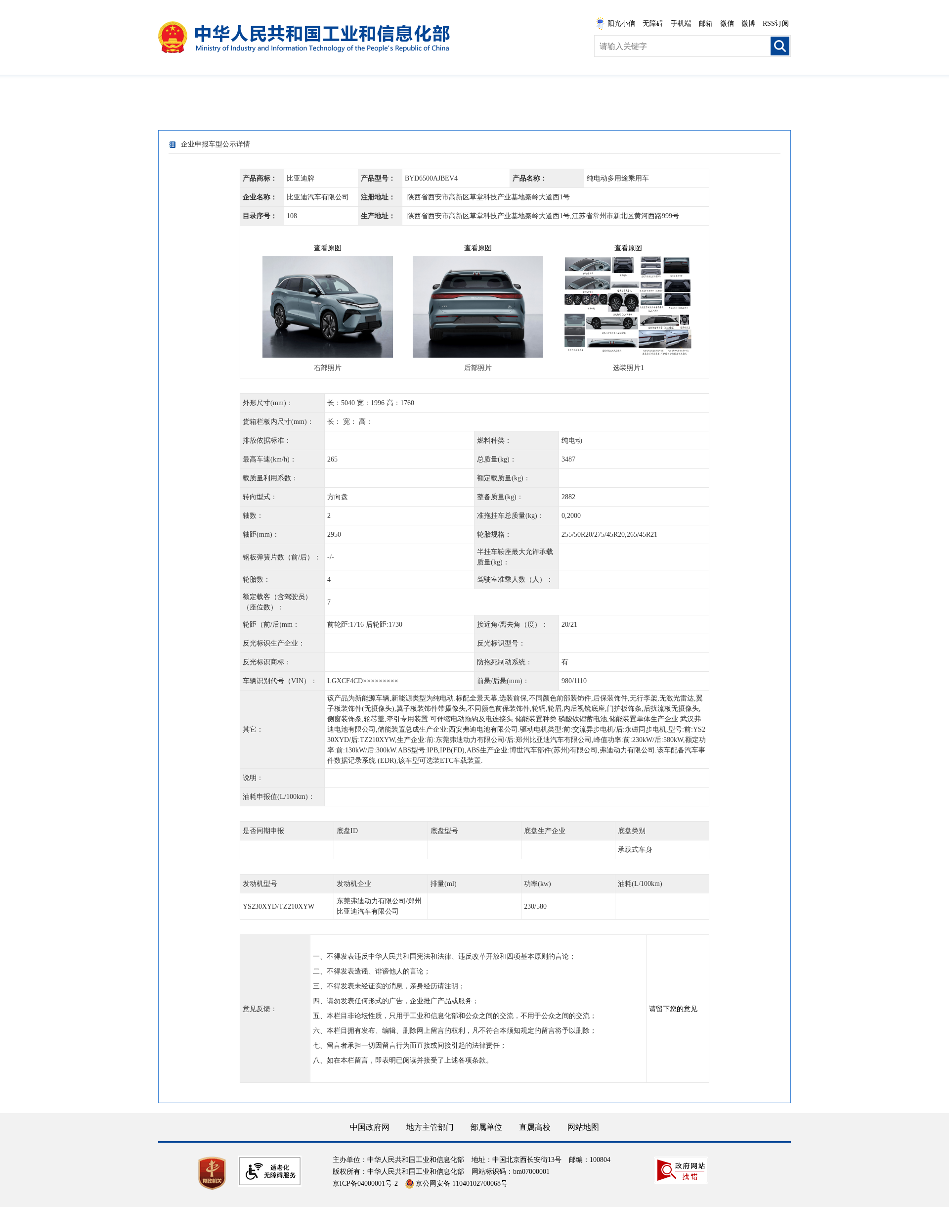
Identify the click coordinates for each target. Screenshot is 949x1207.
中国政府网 (369, 1127)
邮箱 (706, 23)
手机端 (681, 23)
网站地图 (583, 1127)
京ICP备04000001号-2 (365, 1183)
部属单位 (486, 1127)
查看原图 (328, 248)
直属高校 (535, 1127)
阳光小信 (621, 23)
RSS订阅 (776, 23)
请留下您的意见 (673, 1009)
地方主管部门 (430, 1127)
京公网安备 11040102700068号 (462, 1183)
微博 (748, 23)
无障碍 (653, 23)
